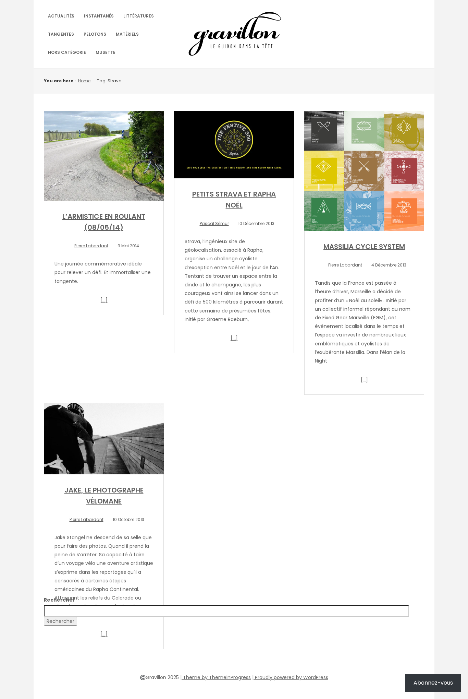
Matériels (127, 34)
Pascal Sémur (214, 223)
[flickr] (221, 656)
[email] (258, 656)
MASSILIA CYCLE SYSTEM (364, 246)
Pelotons (95, 34)
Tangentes (61, 34)
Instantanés (99, 16)
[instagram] (246, 656)
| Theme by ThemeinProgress (215, 677)
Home (84, 81)
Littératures (138, 16)
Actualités (61, 16)
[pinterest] (234, 656)
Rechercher (59, 599)
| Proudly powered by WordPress (290, 677)
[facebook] (209, 656)
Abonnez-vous (433, 683)
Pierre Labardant (91, 246)
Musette (105, 52)
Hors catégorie (67, 52)
